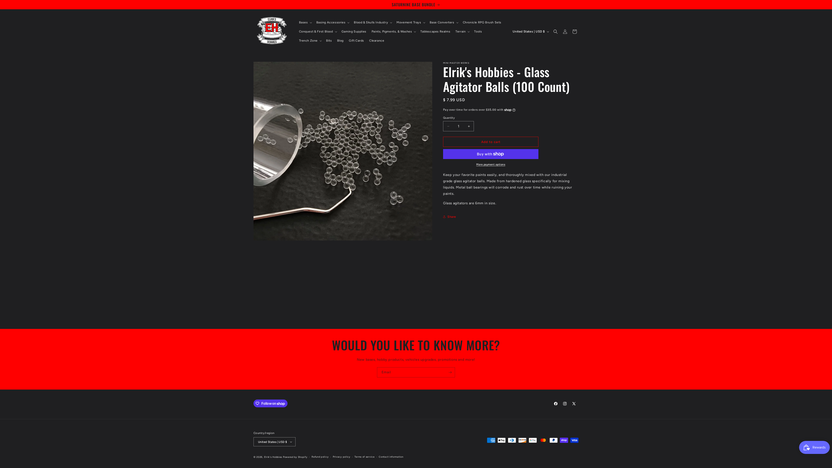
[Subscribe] (450, 372)
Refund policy (320, 456)
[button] (305, 22)
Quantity (449, 117)
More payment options (490, 164)
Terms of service (364, 456)
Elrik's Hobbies (273, 457)
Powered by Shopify (295, 457)
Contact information (391, 456)
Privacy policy (341, 456)
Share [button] (451, 217)
